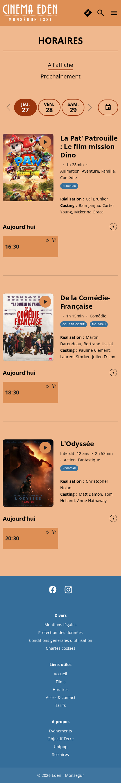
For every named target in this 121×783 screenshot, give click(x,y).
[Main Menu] (114, 13)
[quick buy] (88, 13)
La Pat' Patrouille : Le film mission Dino (89, 146)
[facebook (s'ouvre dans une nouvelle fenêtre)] (52, 589)
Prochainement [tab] (60, 76)
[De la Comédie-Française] (28, 327)
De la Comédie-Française (85, 302)
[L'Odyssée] (28, 473)
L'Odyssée (77, 443)
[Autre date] (108, 107)
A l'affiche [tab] (60, 65)
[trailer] (45, 142)
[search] (100, 12)
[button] (8, 107)
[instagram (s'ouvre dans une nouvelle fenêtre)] (68, 589)
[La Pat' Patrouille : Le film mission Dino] (28, 167)
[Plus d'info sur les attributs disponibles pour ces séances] (113, 226)
